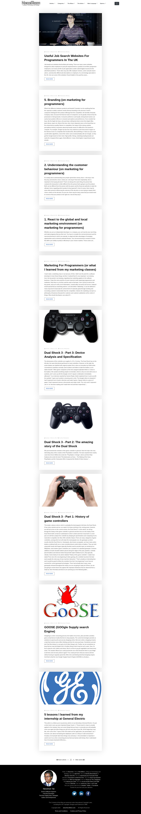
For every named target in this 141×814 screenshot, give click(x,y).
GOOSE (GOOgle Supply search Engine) (66, 629)
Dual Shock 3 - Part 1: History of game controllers (66, 518)
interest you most (71, 781)
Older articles (79, 759)
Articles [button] (52, 3)
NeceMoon (81, 771)
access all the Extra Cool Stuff (90, 781)
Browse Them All (70, 775)
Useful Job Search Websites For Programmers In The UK (66, 58)
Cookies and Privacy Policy (78, 811)
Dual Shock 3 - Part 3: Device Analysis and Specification (64, 354)
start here (77, 773)
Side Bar (72, 783)
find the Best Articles (91, 773)
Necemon (47, 51)
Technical (68, 512)
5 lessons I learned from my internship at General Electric (64, 716)
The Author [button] (80, 3)
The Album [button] (71, 3)
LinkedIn (83, 785)
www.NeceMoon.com (69, 807)
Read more (49, 79)
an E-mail (94, 783)
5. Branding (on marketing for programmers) (64, 102)
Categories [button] (61, 3)
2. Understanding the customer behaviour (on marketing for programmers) (66, 169)
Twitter (88, 785)
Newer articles (62, 759)
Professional (62, 51)
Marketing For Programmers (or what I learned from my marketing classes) (70, 267)
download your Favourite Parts (89, 775)
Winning (67, 51)
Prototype (68, 623)
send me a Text (85, 783)
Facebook (95, 785)
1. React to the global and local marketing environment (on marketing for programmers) (65, 223)
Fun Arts (61, 348)
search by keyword (95, 777)
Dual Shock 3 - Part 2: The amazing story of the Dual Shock (68, 444)
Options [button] (102, 3)
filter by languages (75, 779)
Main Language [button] (92, 3)
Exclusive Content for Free (76, 777)
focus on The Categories (93, 779)
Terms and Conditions (61, 811)
